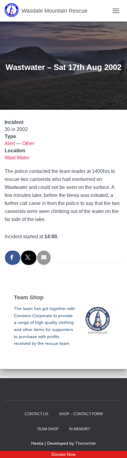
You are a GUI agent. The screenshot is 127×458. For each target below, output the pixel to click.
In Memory (79, 429)
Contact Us (36, 414)
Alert (10, 143)
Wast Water (17, 157)
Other (28, 143)
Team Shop (48, 429)
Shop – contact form (81, 414)
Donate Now (63, 454)
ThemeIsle (85, 443)
